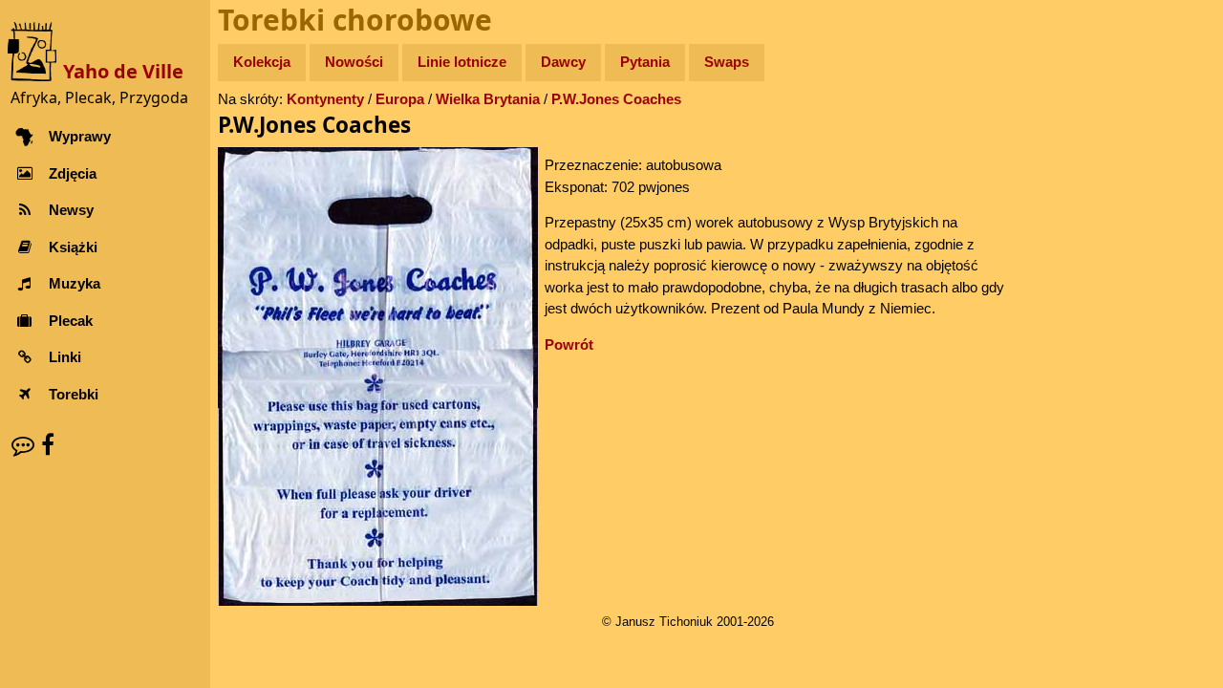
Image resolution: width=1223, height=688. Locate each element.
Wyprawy (80, 136)
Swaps (726, 62)
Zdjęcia (73, 173)
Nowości (354, 62)
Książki (73, 247)
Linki (65, 357)
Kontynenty (325, 99)
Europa (399, 99)
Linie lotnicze (462, 62)
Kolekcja (261, 62)
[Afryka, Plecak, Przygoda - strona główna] (35, 50)
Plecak (71, 320)
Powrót (569, 344)
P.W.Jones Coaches (616, 99)
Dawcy (563, 62)
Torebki (73, 394)
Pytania (645, 62)
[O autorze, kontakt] (22, 445)
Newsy (71, 210)
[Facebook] (47, 445)
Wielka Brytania (488, 99)
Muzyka (74, 283)
